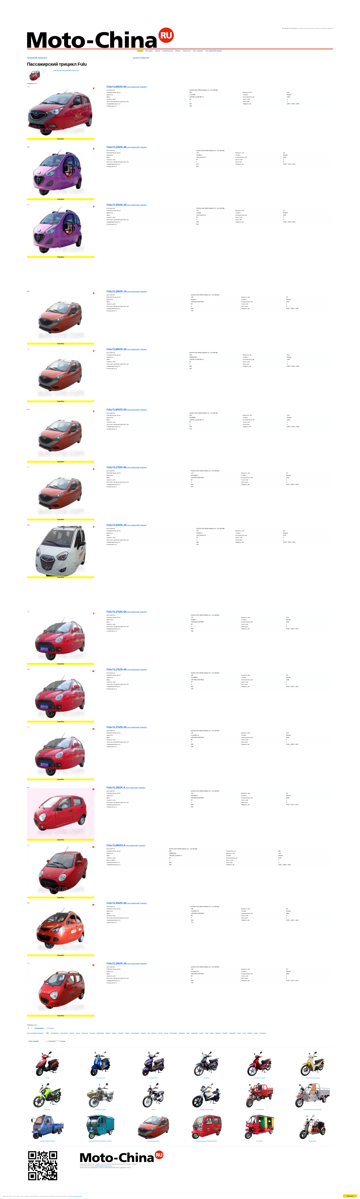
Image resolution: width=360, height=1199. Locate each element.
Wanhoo (127, 1033)
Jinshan (78, 1033)
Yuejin (188, 1033)
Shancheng (85, 1033)
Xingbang (225, 1033)
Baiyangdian (100, 1033)
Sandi (206, 1033)
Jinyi (148, 1033)
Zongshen (120, 1033)
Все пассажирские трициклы (35, 1033)
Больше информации (75, 1196)
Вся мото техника (141, 57)
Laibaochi (218, 1033)
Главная (140, 51)
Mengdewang (55, 1033)
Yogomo (71, 1033)
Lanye (244, 1033)
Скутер (157, 51)
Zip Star (160, 1033)
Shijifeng (249, 1033)
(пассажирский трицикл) (127, 87)
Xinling (239, 1033)
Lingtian (256, 1033)
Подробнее (60, 138)
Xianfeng (107, 1033)
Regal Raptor (173, 1033)
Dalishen (143, 1033)
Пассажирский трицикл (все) (37, 57)
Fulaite (212, 1033)
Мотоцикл (148, 51)
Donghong (92, 1033)
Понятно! (350, 1196)
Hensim (201, 1033)
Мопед (177, 51)
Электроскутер (167, 51)
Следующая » (39, 1028)
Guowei (166, 1033)
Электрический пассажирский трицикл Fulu (66, 70)
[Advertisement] (83, 14)
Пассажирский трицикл (214, 51)
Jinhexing (154, 1033)
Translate (62, 1041)
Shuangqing (194, 1033)
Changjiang (232, 1033)
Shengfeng (182, 1033)
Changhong (263, 1033)
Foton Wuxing (64, 1033)
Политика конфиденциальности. (103, 1165)
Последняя (50, 1028)
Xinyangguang (135, 1033)
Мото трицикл (198, 51)
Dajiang (114, 1033)
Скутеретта (187, 51)
